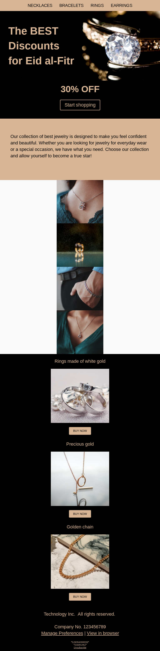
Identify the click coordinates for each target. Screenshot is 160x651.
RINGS (97, 5)
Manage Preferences (62, 633)
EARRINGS (121, 5)
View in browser (103, 633)
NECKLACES (40, 5)
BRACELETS (71, 5)
